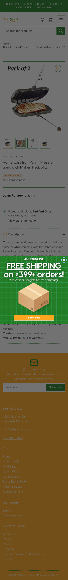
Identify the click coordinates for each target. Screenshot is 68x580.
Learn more (34, 317)
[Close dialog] (64, 260)
